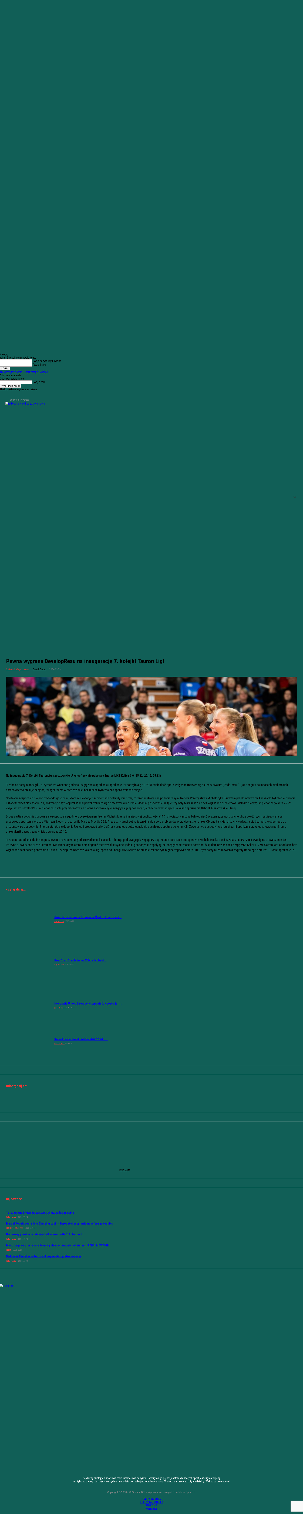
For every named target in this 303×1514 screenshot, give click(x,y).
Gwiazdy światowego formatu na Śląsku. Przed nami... (88, 917)
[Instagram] (8, 395)
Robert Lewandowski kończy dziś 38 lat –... (81, 1039)
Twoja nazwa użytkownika (46, 361)
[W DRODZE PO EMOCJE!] (35, 496)
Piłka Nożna (59, 1008)
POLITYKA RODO (151, 1498)
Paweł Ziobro (39, 669)
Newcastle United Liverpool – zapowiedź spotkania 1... (88, 1003)
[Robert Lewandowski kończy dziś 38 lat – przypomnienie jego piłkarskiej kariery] (28, 1041)
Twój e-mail (38, 382)
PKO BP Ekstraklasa (14, 1228)
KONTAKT (151, 1508)
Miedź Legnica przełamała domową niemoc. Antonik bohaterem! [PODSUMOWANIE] (57, 1245)
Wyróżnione (23, 669)
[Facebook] (2, 395)
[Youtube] (19, 395)
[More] (164, 1101)
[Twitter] (14, 395)
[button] (295, 497)
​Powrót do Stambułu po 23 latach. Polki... (80, 960)
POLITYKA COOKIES (151, 1502)
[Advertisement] (151, 617)
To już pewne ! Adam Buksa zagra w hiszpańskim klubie (40, 1212)
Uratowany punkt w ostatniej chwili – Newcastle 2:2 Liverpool (44, 1234)
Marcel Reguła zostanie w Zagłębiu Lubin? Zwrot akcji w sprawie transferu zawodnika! (59, 1223)
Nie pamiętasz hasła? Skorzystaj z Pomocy (24, 372)
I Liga (8, 1250)
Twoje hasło (39, 364)
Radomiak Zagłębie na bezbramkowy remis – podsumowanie (43, 1256)
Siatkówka (11, 669)
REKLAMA (151, 1505)
